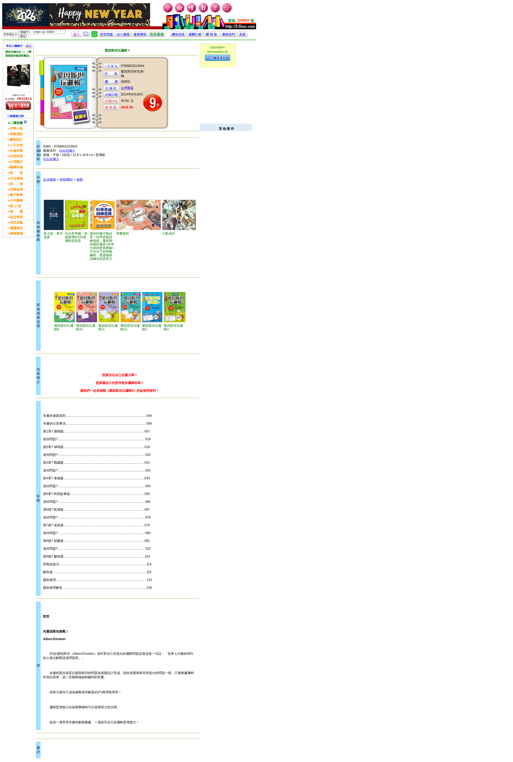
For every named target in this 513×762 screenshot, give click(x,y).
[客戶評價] (87, 36)
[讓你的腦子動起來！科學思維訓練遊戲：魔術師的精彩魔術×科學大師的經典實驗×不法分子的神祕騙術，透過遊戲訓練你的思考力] (102, 215)
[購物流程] (178, 36)
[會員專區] (140, 36)
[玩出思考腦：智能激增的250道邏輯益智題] (77, 215)
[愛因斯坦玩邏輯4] (175, 307)
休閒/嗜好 (66, 179)
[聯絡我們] (228, 36)
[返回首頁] (242, 36)
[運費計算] (195, 36)
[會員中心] (203, 12)
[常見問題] (215, 12)
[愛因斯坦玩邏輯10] (86, 307)
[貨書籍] (157, 36)
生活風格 (49, 179)
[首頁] (227, 12)
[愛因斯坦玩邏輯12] (130, 307)
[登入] (76, 36)
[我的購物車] (179, 12)
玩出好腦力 (67, 150)
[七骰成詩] (179, 215)
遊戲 (79, 179)
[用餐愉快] (138, 215)
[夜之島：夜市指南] (54, 215)
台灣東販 (127, 88)
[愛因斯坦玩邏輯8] (64, 307)
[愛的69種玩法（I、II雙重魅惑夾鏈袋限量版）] (18, 75)
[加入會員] (191, 12)
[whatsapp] (94, 36)
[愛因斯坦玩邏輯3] (152, 307)
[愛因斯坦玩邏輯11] (108, 307)
